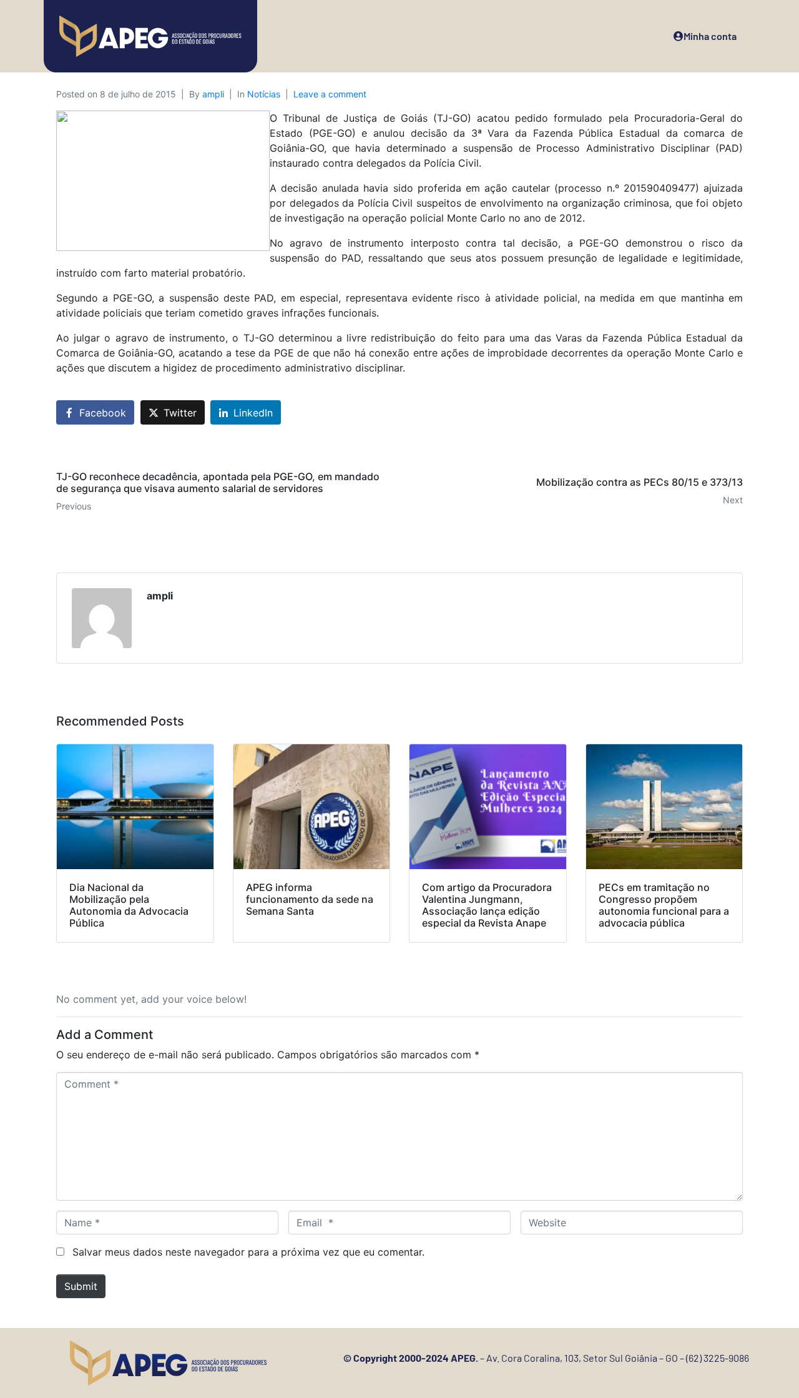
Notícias (263, 94)
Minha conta (710, 36)
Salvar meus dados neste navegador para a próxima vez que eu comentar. (248, 1252)
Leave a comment (329, 94)
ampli (213, 94)
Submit (80, 1286)
